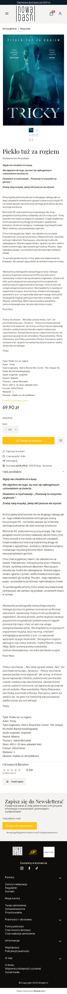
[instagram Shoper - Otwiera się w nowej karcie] (22, 868)
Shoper (42, 982)
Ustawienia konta (15, 908)
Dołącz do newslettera (20, 825)
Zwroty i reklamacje (16, 884)
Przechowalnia (13, 912)
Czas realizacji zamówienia (20, 933)
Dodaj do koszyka (31, 440)
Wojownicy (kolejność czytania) (23, 968)
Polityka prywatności (17, 951)
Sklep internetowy (30, 991)
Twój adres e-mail (11, 818)
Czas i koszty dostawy (18, 930)
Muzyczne (25, 29)
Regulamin (11, 887)
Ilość (4, 424)
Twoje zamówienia (15, 905)
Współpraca (12, 947)
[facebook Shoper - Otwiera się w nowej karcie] (29, 868)
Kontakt (9, 891)
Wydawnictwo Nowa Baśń (15, 158)
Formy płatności (14, 926)
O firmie (9, 965)
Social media (12, 972)
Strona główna (9, 29)
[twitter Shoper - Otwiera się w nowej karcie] (37, 868)
